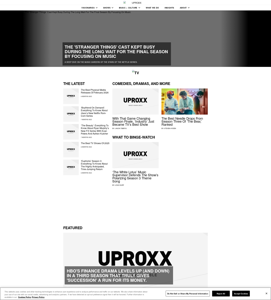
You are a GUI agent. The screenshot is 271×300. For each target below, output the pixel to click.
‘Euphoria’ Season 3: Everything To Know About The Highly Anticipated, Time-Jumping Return (94, 165)
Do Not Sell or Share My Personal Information (187, 293)
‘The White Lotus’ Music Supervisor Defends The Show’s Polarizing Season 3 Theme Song (135, 176)
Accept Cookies (241, 293)
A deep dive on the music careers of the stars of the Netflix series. (101, 62)
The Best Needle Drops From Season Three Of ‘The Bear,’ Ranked (182, 121)
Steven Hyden (170, 128)
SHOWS (107, 7)
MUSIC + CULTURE (128, 7)
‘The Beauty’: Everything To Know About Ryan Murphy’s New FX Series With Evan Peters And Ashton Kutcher (95, 129)
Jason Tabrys (121, 128)
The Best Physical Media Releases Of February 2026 (95, 91)
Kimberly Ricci (77, 287)
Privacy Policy (38, 297)
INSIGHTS (169, 7)
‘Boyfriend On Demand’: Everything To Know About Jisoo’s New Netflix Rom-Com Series (94, 111)
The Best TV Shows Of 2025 (95, 143)
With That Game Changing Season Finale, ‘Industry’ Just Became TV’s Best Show (133, 121)
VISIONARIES (88, 7)
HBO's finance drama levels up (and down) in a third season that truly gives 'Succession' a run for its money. (118, 275)
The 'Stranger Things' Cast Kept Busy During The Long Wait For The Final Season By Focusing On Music (116, 51)
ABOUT (183, 7)
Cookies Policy (24, 297)
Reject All (221, 293)
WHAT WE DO (152, 7)
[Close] (266, 293)
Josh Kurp (119, 185)
